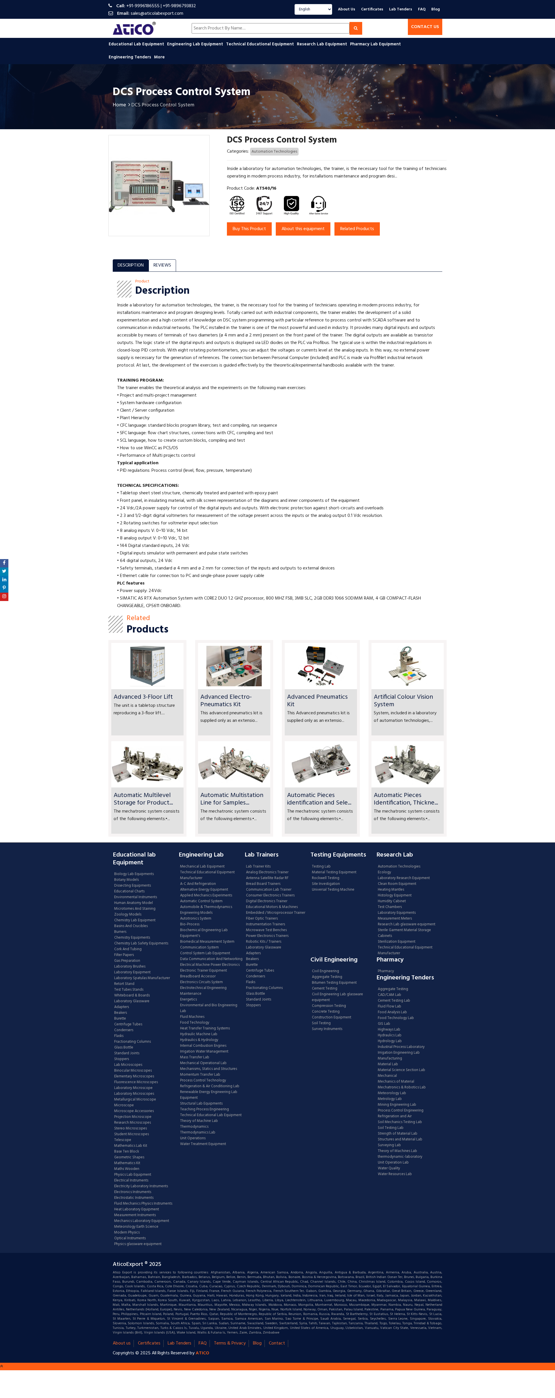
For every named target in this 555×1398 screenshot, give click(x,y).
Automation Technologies (274, 151)
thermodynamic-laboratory (400, 1157)
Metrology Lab (390, 1099)
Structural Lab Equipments (201, 1104)
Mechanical (387, 1076)
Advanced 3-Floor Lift (143, 697)
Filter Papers (124, 955)
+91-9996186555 (143, 6)
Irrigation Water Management (204, 1052)
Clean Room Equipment (397, 884)
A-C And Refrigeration (198, 884)
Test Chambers (390, 907)
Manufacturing (390, 1059)
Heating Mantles (391, 890)
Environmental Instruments (135, 897)
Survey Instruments (327, 1029)
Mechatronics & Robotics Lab (402, 1087)
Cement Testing (324, 989)
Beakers (120, 1013)
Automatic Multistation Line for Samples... (231, 799)
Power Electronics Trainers (267, 936)
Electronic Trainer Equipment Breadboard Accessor (203, 973)
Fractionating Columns (132, 1042)
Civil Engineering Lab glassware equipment (337, 997)
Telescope (122, 1140)
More (159, 57)
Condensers (123, 1030)
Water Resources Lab (395, 1174)
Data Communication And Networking (211, 959)
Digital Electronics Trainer (266, 901)
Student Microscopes (131, 1134)
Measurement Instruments (135, 1215)
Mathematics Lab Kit (130, 1146)
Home (119, 105)
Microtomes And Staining (135, 909)
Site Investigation (326, 884)
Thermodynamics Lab (197, 1133)
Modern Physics (127, 1233)
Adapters (121, 1007)
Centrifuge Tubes (128, 1024)
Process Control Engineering (400, 1111)
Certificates (372, 9)
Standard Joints (126, 1053)
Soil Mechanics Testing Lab (400, 1122)
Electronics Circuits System (201, 982)
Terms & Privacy (230, 1343)
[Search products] (355, 28)
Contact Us (425, 27)
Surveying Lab (389, 1145)
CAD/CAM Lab (389, 995)
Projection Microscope (132, 1117)
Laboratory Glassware (131, 1001)
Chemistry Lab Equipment (135, 920)
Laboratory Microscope (133, 1088)
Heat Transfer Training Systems (205, 1028)
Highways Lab (389, 1030)
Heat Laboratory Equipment (136, 1209)
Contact (277, 1343)
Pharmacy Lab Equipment (376, 44)
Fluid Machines (192, 1017)
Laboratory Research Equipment (404, 878)
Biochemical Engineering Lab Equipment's (204, 933)
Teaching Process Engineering (204, 1109)
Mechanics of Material (396, 1082)
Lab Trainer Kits (258, 867)
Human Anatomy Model (133, 903)
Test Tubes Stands (128, 990)
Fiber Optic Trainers (262, 919)
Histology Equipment (395, 895)
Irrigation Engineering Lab (399, 1053)
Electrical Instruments (131, 1181)
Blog (435, 9)
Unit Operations (193, 1138)
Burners (120, 932)
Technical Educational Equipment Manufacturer (207, 875)
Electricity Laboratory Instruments (141, 1186)
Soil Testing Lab (391, 1128)
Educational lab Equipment (137, 44)
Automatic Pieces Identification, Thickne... (406, 799)
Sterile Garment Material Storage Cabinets (404, 933)
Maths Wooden (126, 1169)
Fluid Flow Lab (389, 1006)
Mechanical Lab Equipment (202, 867)
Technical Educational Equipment (260, 44)
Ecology (384, 872)
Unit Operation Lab (393, 1163)
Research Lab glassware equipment (406, 924)
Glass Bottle (123, 1048)
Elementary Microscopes (134, 1076)
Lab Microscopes (128, 1065)
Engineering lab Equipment (195, 44)
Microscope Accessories (134, 1111)
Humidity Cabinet (392, 901)
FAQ (422, 9)
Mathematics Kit (127, 1163)
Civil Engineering (325, 971)
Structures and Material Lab (400, 1139)
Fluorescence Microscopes (136, 1082)
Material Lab (388, 1064)
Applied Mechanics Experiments (206, 895)
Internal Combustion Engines (203, 1046)
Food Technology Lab (396, 1018)
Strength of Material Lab (397, 1134)
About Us (346, 9)
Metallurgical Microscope (135, 1100)
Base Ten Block (126, 1152)
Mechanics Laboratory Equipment (141, 1221)
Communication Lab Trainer (268, 890)
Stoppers (121, 1059)
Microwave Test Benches (266, 930)
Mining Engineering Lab (397, 1105)
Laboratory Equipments (397, 913)
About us (122, 1343)
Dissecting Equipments (132, 886)
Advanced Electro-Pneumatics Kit (226, 701)
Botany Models (126, 880)
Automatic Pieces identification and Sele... (319, 799)
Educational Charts (129, 891)
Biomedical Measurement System (207, 942)
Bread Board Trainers (263, 884)
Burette (120, 1019)
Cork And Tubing (128, 949)
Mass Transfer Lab (194, 1057)
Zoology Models (127, 915)
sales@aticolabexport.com (157, 13)
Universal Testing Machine (333, 890)
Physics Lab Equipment (132, 1175)
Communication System (199, 948)
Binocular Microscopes (133, 1071)
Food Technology (194, 1023)
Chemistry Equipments (132, 938)
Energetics (188, 1000)
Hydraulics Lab (390, 1035)
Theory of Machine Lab (199, 1121)
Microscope (124, 1105)
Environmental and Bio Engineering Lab (208, 1008)
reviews (162, 265)
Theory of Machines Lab (397, 1151)
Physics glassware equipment (138, 1244)
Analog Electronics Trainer (267, 872)
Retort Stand (124, 984)
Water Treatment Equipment (203, 1144)
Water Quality (389, 1168)
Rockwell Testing (325, 878)
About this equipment (303, 229)
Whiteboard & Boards (132, 995)
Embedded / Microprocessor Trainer (275, 913)
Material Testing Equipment (334, 872)
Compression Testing (329, 1006)
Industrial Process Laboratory (401, 1047)
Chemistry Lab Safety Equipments (141, 943)
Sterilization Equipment (396, 942)
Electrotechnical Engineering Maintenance (203, 991)
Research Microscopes (132, 1123)
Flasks (118, 1036)
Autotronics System (195, 919)
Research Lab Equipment (322, 44)
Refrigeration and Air (395, 1116)
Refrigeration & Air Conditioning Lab (209, 1086)
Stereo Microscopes (130, 1128)
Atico (202, 1353)
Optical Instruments (130, 1238)
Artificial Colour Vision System (403, 701)
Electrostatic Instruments (133, 1198)
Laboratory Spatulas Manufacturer (142, 978)
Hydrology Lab (390, 1041)
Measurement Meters (395, 919)
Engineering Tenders (130, 57)
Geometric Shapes (129, 1157)
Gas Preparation (127, 961)
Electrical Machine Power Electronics (210, 965)
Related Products (357, 229)
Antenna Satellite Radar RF (267, 878)
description (131, 265)
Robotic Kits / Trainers (263, 942)
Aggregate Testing (327, 977)
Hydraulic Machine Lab (198, 1034)
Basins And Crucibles (131, 926)
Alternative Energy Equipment (204, 890)
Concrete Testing (326, 1012)
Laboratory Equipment (132, 972)
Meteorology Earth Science (136, 1227)
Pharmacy (386, 971)
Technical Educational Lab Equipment (211, 1115)
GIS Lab (384, 1024)
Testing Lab (321, 867)
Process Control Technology (203, 1080)
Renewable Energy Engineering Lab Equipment (208, 1095)
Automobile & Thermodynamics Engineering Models (206, 910)
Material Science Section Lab (401, 1070)
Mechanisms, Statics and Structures (208, 1069)
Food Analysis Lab (392, 1012)
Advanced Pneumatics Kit (317, 701)
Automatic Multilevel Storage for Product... (143, 799)
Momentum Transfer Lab (200, 1075)
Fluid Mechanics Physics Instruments (143, 1204)
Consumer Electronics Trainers (270, 895)
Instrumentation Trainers (265, 924)
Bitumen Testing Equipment (334, 983)
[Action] (4, 563)
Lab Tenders (400, 9)
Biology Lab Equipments (134, 874)
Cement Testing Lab (394, 1001)
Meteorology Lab (392, 1093)
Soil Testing (321, 1023)
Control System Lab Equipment (205, 953)
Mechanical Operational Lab (203, 1063)
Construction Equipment (331, 1017)
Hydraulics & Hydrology (199, 1040)
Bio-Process (189, 924)
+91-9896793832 (179, 6)
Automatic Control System (201, 901)
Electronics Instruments (132, 1192)
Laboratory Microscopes (134, 1094)
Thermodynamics (194, 1127)
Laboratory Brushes (129, 967)
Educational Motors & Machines (272, 907)
